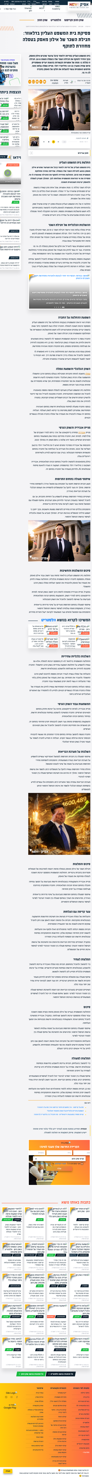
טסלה (87, 373)
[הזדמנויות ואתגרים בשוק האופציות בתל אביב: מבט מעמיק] (34, 1281)
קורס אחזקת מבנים (59, 1405)
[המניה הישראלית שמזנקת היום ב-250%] (80, 1345)
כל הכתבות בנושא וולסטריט (61, 1374)
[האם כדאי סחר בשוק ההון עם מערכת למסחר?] (34, 1214)
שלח (59, 1168)
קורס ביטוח (62, 1417)
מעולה (8, 1471)
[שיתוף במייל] (29, 82)
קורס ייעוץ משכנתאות (58, 1457)
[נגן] (53, 141)
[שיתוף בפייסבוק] (44, 82)
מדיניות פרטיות (38, 1450)
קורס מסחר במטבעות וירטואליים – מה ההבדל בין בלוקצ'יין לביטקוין (59, 1114)
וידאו (17, 157)
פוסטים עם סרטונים (47, 1317)
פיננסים (85, 1317)
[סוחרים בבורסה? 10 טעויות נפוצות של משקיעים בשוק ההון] (80, 1281)
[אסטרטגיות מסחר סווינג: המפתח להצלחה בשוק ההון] (12, 1250)
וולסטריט (56, 20)
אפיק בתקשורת (38, 1405)
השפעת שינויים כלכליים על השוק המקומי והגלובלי (65, 1111)
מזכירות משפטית (60, 1397)
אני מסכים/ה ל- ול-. (57, 1163)
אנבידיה (81, 432)
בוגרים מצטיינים (83, 1401)
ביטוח (37, 3)
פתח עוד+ (86, 1452)
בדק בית (86, 1397)
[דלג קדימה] (58, 141)
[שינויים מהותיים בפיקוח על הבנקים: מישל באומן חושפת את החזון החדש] (12, 1281)
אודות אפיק (39, 1397)
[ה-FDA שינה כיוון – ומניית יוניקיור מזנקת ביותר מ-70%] (83, 630)
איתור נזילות (85, 1393)
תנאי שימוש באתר (37, 1446)
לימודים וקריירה (83, 1435)
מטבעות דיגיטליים (13, 165)
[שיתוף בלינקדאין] (37, 82)
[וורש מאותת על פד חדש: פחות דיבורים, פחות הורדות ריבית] (51, 630)
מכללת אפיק (39, 1401)
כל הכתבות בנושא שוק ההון (32, 1374)
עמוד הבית (39, 1393)
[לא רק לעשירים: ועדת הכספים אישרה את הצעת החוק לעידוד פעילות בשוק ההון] (57, 1214)
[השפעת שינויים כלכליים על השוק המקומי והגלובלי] (80, 1250)
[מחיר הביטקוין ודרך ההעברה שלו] (12, 1345)
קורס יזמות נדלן (60, 1446)
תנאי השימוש (60, 1163)
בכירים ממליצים (83, 1410)
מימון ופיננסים (84, 1255)
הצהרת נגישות (38, 1441)
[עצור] (48, 141)
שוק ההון (42, 20)
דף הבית (87, 26)
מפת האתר (39, 1437)
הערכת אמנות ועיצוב (82, 1418)
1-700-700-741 (10, 9)
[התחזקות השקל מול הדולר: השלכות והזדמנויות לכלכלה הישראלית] (12, 1311)
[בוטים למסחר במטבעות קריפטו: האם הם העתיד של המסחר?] (34, 1250)
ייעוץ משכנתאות (83, 1431)
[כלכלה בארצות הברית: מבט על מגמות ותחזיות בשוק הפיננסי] (57, 1281)
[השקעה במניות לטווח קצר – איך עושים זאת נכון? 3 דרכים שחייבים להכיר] (57, 1311)
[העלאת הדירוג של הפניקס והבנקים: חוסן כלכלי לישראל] (80, 1311)
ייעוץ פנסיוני (62, 1393)
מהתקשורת (85, 1439)
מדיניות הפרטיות (44, 1163)
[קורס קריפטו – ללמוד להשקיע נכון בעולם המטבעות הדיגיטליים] (80, 1214)
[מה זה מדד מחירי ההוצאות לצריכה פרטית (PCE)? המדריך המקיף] (57, 1250)
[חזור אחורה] (43, 141)
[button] (63, 307)
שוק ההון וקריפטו (74, 20)
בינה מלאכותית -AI (82, 1405)
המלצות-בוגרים (84, 1414)
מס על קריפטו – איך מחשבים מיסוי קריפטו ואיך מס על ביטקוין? (60, 1107)
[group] (60, 291)
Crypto (40, 1255)
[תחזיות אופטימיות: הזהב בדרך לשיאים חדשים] (34, 1311)
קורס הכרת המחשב (59, 1421)
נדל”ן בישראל (14, 231)
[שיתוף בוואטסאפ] (33, 82)
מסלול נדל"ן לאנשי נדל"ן (58, 1401)
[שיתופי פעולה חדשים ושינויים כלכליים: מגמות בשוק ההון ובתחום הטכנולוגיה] (57, 1345)
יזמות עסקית (7, 1220)
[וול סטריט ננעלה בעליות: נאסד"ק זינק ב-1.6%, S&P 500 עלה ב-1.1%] (51, 642)
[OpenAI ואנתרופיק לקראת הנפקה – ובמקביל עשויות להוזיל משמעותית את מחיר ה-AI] (83, 642)
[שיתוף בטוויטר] (40, 82)
